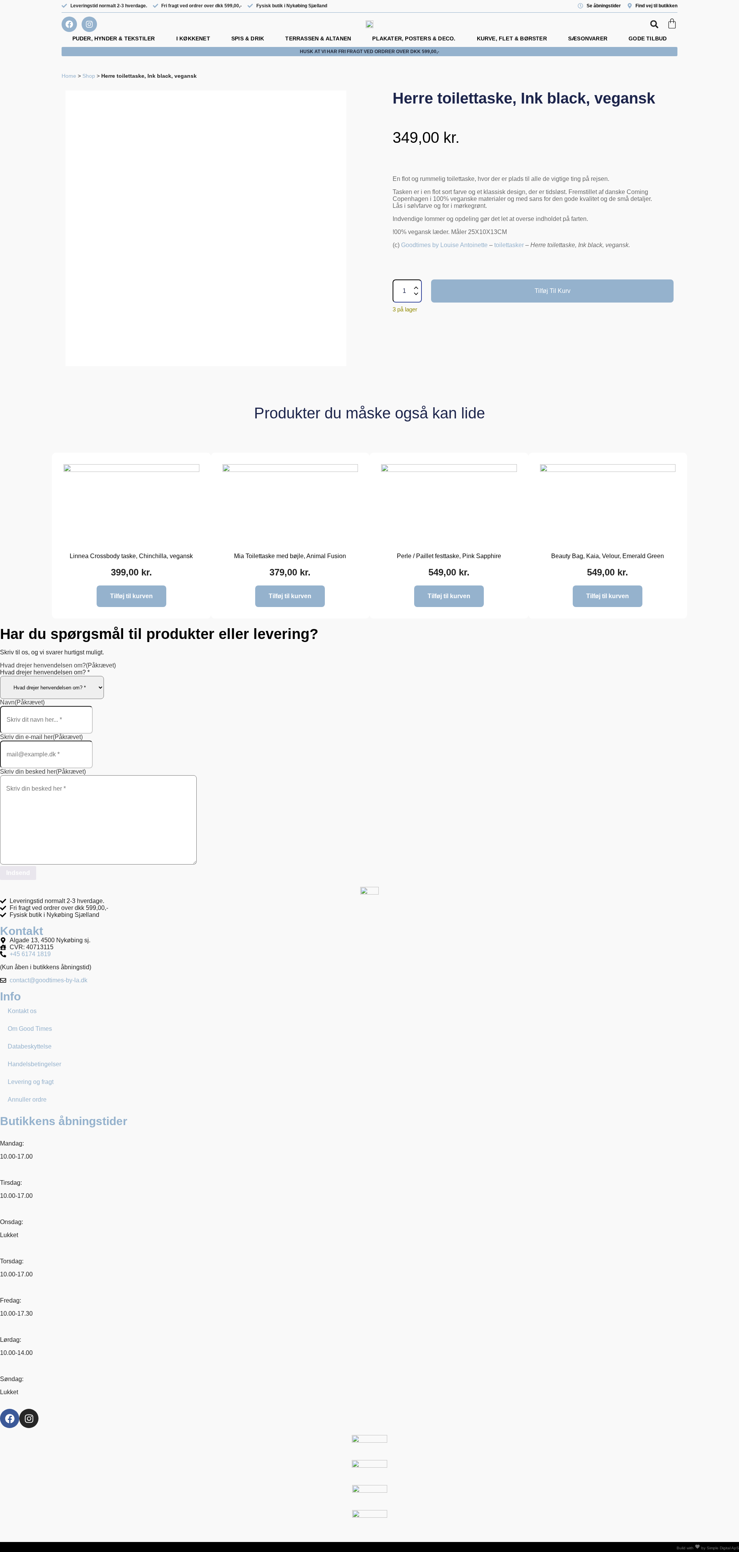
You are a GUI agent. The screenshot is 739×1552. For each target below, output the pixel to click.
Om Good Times (30, 1028)
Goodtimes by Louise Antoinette (444, 245)
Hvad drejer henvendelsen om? (58, 665)
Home (69, 76)
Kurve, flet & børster (512, 38)
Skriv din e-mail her (41, 737)
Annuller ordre (27, 1099)
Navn (22, 702)
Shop (88, 76)
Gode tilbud (648, 38)
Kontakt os (22, 1011)
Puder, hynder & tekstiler (113, 38)
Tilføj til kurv (552, 291)
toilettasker (509, 245)
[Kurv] (672, 23)
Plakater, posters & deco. (413, 38)
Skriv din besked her (43, 771)
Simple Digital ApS (723, 1548)
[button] (654, 24)
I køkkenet (193, 38)
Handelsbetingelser (34, 1064)
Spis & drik (247, 38)
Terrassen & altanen (318, 38)
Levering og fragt (31, 1082)
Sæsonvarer (587, 38)
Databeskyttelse (30, 1046)
